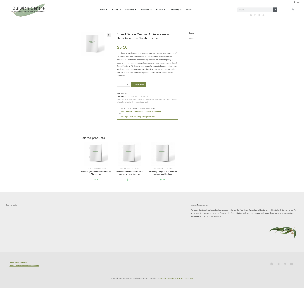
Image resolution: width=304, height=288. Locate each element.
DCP (140, 96)
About (102, 9)
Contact (189, 9)
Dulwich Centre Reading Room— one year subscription (141, 111)
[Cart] (293, 9)
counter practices (151, 99)
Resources (145, 9)
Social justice (144, 102)
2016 (121, 169)
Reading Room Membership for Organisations (138, 117)
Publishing (129, 9)
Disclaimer (179, 278)
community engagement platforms (132, 99)
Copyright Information (167, 278)
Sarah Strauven (134, 102)
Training (115, 9)
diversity (174, 99)
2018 (126, 96)
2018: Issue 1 (133, 96)
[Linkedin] (259, 15)
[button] (109, 35)
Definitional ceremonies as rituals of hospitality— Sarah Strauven (129, 173)
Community (174, 9)
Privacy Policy (188, 278)
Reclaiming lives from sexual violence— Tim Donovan (96, 173)
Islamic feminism (123, 102)
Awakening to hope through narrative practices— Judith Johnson (163, 173)
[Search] (275, 9)
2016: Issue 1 (127, 169)
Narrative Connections (18, 262)
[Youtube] (263, 15)
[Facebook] (251, 15)
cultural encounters (163, 99)
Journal (145, 96)
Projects (159, 9)
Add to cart (139, 85)
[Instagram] (255, 15)
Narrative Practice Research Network (24, 266)
